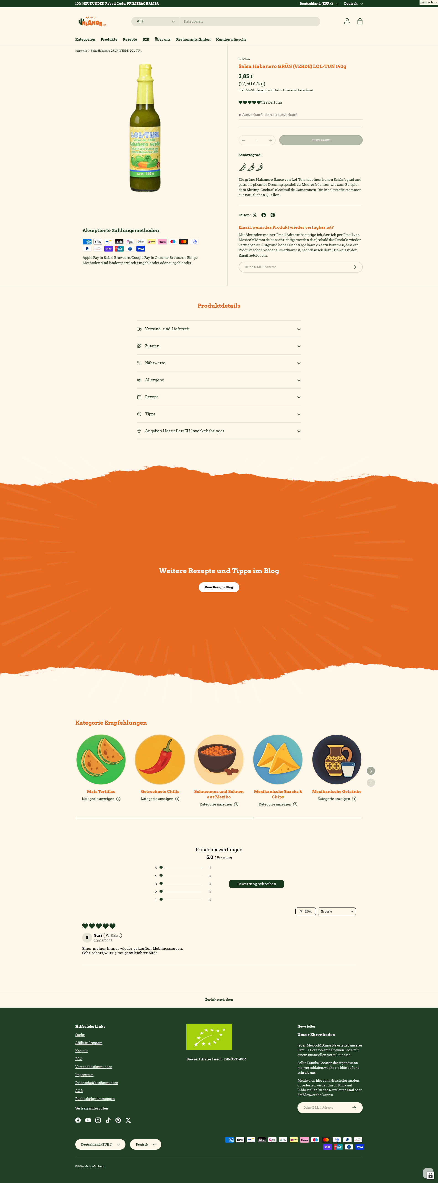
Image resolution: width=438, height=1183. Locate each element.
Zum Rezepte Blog (219, 587)
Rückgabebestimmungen (95, 1099)
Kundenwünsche (231, 39)
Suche (80, 1035)
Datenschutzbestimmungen (96, 1083)
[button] (360, 21)
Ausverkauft (321, 140)
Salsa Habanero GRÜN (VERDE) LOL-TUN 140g (116, 50)
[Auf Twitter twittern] (254, 215)
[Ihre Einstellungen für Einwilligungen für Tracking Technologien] (430, 1175)
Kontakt (81, 1051)
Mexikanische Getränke (337, 791)
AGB (79, 1091)
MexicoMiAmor (94, 1166)
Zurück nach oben (219, 999)
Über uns (163, 39)
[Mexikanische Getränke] (336, 759)
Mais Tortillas (101, 791)
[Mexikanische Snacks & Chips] (277, 759)
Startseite (81, 50)
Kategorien (85, 39)
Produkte (109, 39)
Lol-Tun (244, 59)
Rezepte (130, 39)
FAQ (78, 1059)
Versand (261, 90)
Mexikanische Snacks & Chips (278, 794)
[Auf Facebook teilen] (263, 215)
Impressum (84, 1075)
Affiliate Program (88, 1043)
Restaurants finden (193, 39)
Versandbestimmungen (93, 1067)
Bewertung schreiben (256, 884)
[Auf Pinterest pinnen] (272, 215)
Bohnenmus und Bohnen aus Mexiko (219, 794)
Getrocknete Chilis (160, 791)
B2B (146, 39)
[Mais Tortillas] (101, 759)
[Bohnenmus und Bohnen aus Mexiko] (219, 759)
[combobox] (226, 21)
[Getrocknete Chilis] (159, 759)
